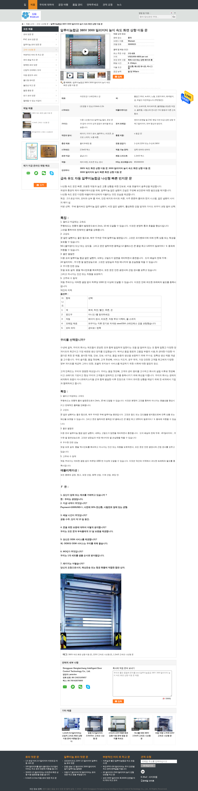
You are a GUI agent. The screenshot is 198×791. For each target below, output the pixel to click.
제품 (32, 4)
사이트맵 (153, 777)
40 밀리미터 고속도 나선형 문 (42, 132)
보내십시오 (148, 765)
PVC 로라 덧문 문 (30, 39)
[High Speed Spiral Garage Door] (85, 51)
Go (173, 17)
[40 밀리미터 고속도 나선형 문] (27, 134)
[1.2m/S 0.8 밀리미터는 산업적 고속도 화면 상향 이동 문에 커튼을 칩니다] (72, 724)
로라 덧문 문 (28, 34)
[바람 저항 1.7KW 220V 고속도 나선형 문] (165, 724)
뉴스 (119, 4)
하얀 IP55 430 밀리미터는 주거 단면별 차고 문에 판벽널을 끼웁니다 (119, 767)
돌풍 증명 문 (28, 90)
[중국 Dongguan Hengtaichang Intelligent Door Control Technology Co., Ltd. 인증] (31, 151)
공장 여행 (63, 4)
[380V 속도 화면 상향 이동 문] (27, 115)
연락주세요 (92, 4)
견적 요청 (108, 4)
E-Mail (144, 777)
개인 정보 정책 (36, 789)
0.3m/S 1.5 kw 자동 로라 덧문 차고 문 (41, 778)
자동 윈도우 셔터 (30, 75)
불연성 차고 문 (29, 85)
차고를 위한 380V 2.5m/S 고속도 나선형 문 (142, 736)
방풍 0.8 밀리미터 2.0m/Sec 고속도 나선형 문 (95, 736)
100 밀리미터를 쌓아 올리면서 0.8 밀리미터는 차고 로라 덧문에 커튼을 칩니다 (42, 767)
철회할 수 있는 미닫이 (32, 101)
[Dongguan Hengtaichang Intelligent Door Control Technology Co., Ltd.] (31, 15)
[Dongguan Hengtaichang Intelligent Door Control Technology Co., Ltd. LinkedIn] (143, 772)
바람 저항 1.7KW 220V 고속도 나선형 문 (164, 734)
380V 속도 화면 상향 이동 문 (42, 113)
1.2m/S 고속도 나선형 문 (40, 122)
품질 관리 (77, 4)
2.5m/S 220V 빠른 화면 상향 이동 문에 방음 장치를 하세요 (118, 736)
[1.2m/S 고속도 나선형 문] (27, 125)
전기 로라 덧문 (29, 96)
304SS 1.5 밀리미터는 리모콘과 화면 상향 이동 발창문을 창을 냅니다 (42, 773)
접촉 (120, 77)
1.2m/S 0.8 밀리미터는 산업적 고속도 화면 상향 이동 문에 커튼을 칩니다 (72, 737)
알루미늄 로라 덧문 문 (32, 44)
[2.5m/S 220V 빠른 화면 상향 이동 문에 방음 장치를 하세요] (118, 724)
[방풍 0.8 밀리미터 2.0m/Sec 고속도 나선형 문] (95, 724)
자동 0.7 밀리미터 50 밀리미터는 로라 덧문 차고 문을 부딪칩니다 (79, 773)
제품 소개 (30, 24)
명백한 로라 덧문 (30, 65)
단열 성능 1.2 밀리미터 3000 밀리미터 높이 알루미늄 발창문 (80, 767)
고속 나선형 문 (42, 24)
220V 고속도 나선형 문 (102, 654)
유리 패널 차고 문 (30, 60)
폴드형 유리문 (29, 80)
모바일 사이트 (148, 781)
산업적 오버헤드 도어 (32, 70)
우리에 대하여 (46, 4)
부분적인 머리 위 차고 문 (33, 55)
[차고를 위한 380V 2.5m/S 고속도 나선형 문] (141, 724)
